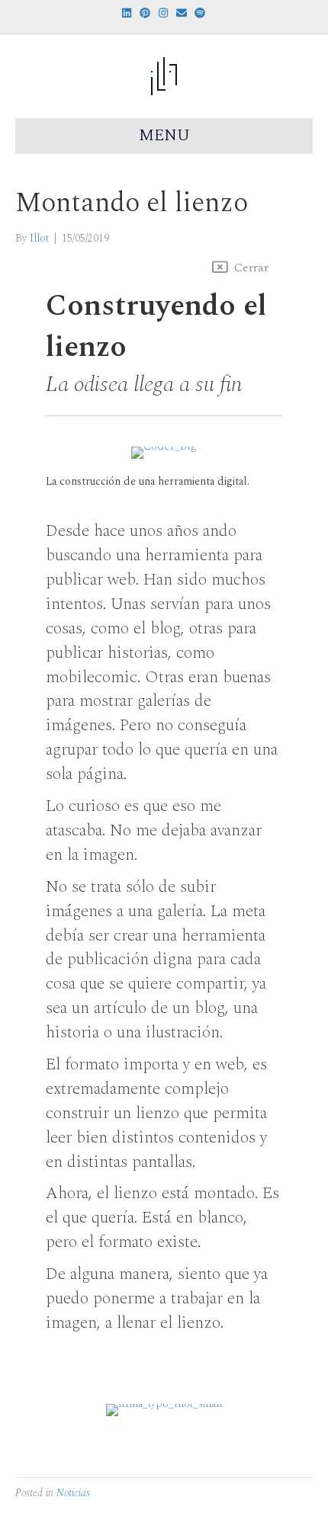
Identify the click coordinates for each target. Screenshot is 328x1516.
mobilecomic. (93, 677)
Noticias (73, 1493)
